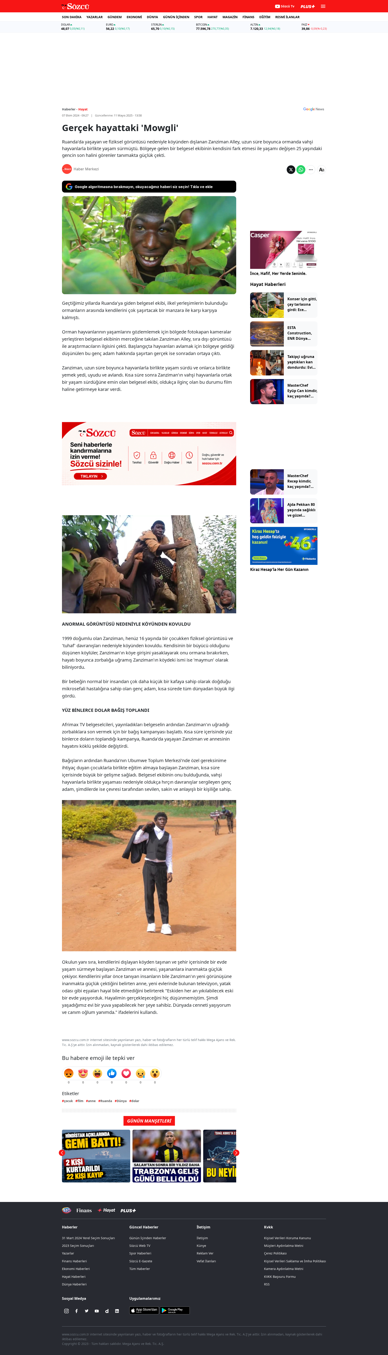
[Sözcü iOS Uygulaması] (144, 1310)
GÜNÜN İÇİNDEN (176, 17)
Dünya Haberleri (74, 1284)
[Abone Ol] (313, 109)
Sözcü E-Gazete (140, 1261)
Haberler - (69, 109)
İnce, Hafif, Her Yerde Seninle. (278, 273)
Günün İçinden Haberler (147, 1238)
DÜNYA (152, 17)
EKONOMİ (134, 17)
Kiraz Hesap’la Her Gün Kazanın (279, 569)
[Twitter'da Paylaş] (291, 169)
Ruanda (106, 1101)
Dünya (122, 1101)
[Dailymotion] (106, 1311)
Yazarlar (68, 1253)
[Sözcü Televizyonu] (66, 1210)
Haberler (69, 1227)
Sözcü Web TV (139, 1245)
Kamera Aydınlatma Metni (283, 1269)
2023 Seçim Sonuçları (78, 1245)
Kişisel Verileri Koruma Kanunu (287, 1238)
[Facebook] (76, 1311)
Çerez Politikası (275, 1253)
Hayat (83, 109)
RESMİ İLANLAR (287, 17)
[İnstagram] (66, 1311)
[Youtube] (96, 1311)
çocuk (68, 1101)
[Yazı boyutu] (321, 169)
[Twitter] (86, 1311)
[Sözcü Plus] (128, 1210)
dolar (135, 1101)
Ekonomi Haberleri (76, 1269)
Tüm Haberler (139, 1269)
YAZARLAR (94, 17)
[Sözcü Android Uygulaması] (175, 1310)
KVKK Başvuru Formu (280, 1276)
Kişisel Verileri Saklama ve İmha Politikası (295, 1261)
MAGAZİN (230, 17)
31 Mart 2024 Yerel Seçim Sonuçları (88, 1238)
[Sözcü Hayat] (106, 1210)
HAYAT (212, 17)
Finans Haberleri (74, 1261)
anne (92, 1101)
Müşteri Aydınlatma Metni (283, 1245)
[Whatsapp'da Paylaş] (300, 169)
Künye (201, 1245)
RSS (267, 1284)
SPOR (198, 17)
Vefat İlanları (206, 1261)
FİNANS (248, 17)
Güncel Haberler (143, 1227)
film (80, 1101)
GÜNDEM (115, 17)
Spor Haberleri (140, 1253)
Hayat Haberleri (268, 284)
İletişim (202, 1238)
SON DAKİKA (72, 17)
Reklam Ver (205, 1253)
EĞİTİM (264, 17)
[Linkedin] (116, 1311)
